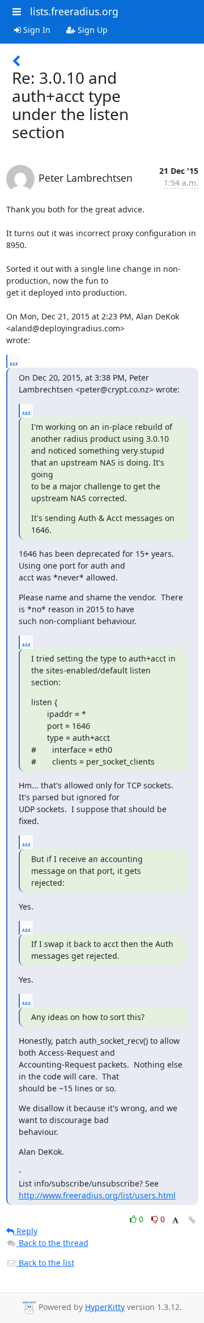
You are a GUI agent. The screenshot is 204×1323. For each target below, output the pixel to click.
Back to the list (45, 1262)
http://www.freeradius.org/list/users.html (97, 1195)
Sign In (35, 29)
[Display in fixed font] (175, 1220)
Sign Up (91, 29)
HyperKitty (105, 1306)
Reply (25, 1231)
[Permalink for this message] (192, 1220)
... (14, 361)
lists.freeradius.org (74, 11)
